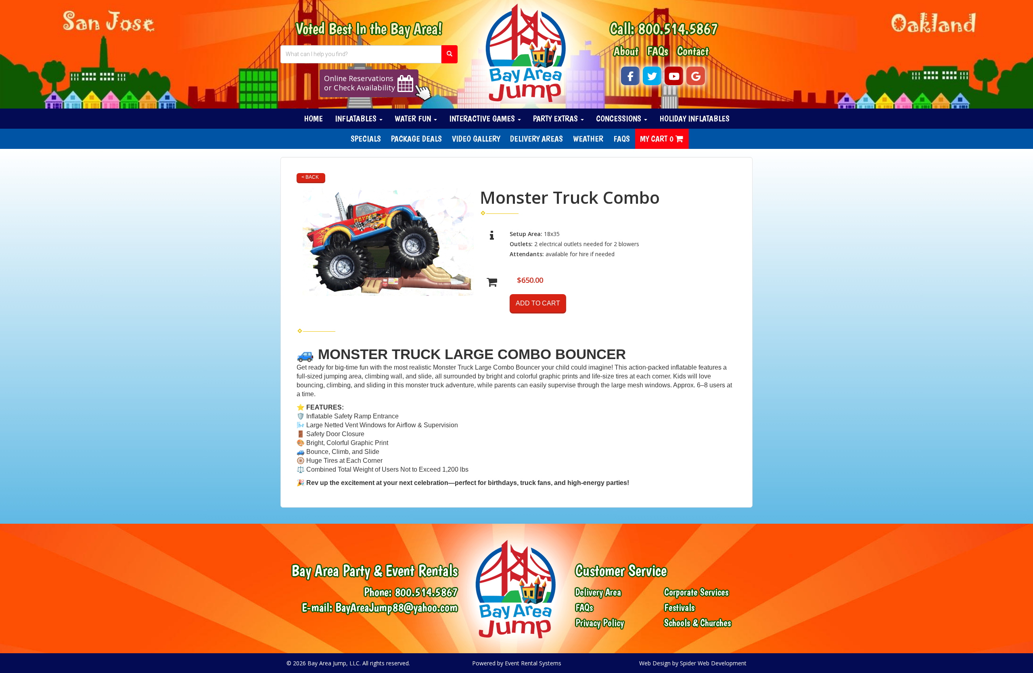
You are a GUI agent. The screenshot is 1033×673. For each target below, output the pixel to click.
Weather (588, 139)
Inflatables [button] (356, 118)
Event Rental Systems (533, 663)
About (626, 51)
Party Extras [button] (556, 118)
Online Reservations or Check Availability (359, 83)
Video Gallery (476, 139)
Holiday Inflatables (694, 118)
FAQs (657, 51)
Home (313, 118)
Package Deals (416, 139)
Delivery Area (598, 592)
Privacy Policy (599, 623)
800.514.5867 (678, 28)
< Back (310, 177)
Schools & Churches (697, 623)
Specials (366, 139)
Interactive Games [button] (483, 118)
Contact (693, 51)
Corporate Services (696, 592)
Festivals (679, 607)
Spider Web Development (713, 663)
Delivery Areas (536, 139)
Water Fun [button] (414, 118)
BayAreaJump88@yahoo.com (396, 607)
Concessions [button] (619, 118)
